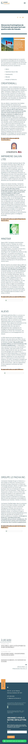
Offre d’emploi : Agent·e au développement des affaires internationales (13, 646)
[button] (14, 741)
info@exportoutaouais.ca (14, 698)
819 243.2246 (10, 696)
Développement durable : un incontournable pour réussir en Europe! (13, 654)
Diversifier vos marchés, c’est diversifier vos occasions (13, 660)
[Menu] (25, 3)
